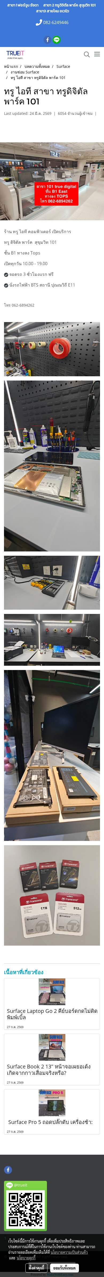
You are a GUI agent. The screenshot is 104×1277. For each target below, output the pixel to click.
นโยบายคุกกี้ (26, 1257)
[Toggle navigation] (97, 54)
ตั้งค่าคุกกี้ (36, 1268)
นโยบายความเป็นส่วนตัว (69, 1252)
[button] (85, 54)
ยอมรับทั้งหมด (64, 1268)
